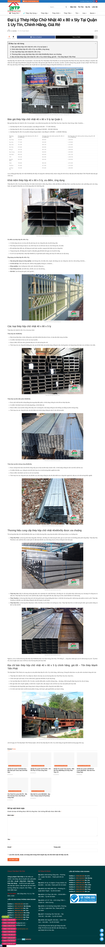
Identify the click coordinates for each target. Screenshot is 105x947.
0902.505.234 (19, 917)
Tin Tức (81, 7)
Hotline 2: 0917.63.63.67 (9, 923)
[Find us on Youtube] (96, 1)
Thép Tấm (67, 13)
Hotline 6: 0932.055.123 (9, 934)
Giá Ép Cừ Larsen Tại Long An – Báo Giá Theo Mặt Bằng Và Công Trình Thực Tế (64, 770)
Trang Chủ (15, 13)
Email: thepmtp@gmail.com (31, 1)
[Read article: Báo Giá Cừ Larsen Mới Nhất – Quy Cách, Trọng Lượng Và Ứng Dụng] (41, 785)
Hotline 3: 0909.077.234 (9, 925)
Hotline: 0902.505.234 (14, 1)
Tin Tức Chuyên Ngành (23, 30)
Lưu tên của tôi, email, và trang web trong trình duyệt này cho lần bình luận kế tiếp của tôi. (39, 854)
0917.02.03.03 (19, 913)
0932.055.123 (19, 915)
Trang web (57, 847)
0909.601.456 (19, 910)
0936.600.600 (19, 904)
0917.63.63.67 (19, 906)
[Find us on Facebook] (94, 1)
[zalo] (102, 935)
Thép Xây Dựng (31, 13)
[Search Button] (66, 6)
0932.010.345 (19, 919)
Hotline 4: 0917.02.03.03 (9, 928)
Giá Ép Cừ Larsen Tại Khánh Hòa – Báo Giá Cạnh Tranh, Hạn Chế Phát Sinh (17, 770)
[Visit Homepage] (14, 7)
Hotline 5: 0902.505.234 (9, 931)
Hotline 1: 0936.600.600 (9, 920)
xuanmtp (14, 30)
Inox (84, 13)
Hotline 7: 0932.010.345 (9, 937)
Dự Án (87, 7)
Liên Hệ (94, 7)
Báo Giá (73, 7)
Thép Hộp (44, 13)
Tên (9, 839)
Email (10, 847)
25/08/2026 (10, 774)
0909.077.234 (19, 908)
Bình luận (11, 815)
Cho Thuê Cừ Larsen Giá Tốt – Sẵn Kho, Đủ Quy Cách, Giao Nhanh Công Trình (17, 795)
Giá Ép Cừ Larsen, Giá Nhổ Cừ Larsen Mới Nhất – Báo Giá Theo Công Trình (86, 770)
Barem (92, 13)
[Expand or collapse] (96, 43)
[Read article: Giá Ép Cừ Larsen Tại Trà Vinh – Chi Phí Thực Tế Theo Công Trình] (41, 759)
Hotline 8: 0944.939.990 (9, 940)
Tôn (76, 13)
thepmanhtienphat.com (21, 929)
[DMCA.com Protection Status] (26, 939)
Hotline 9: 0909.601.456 (9, 943)
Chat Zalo (5, 917)
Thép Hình (55, 13)
